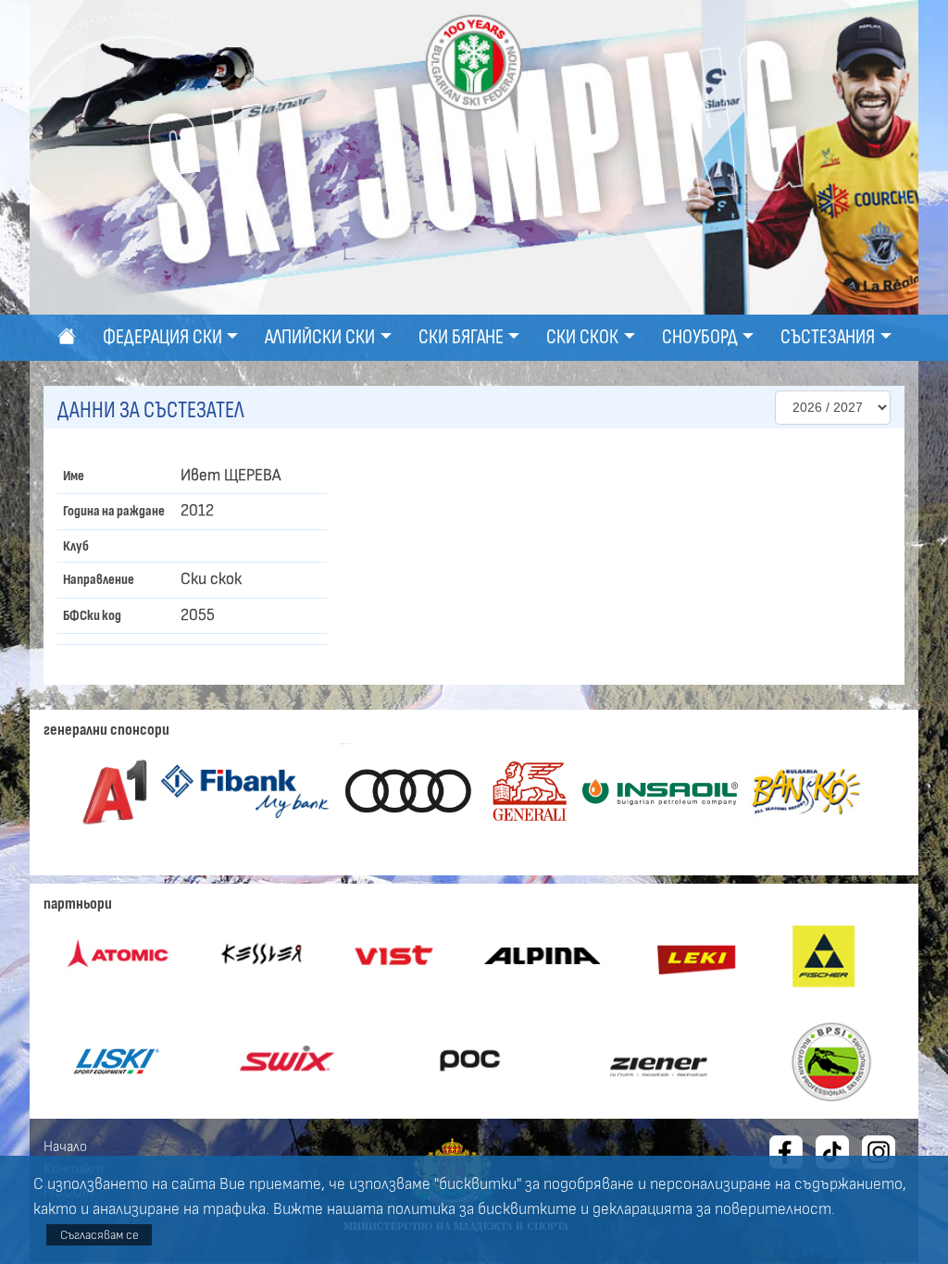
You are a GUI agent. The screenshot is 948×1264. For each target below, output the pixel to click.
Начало (65, 1146)
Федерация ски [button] (162, 337)
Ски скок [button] (582, 337)
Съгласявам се (99, 1235)
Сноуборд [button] (700, 337)
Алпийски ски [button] (320, 337)
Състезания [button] (827, 337)
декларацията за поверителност (711, 1209)
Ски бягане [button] (461, 337)
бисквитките (527, 1209)
